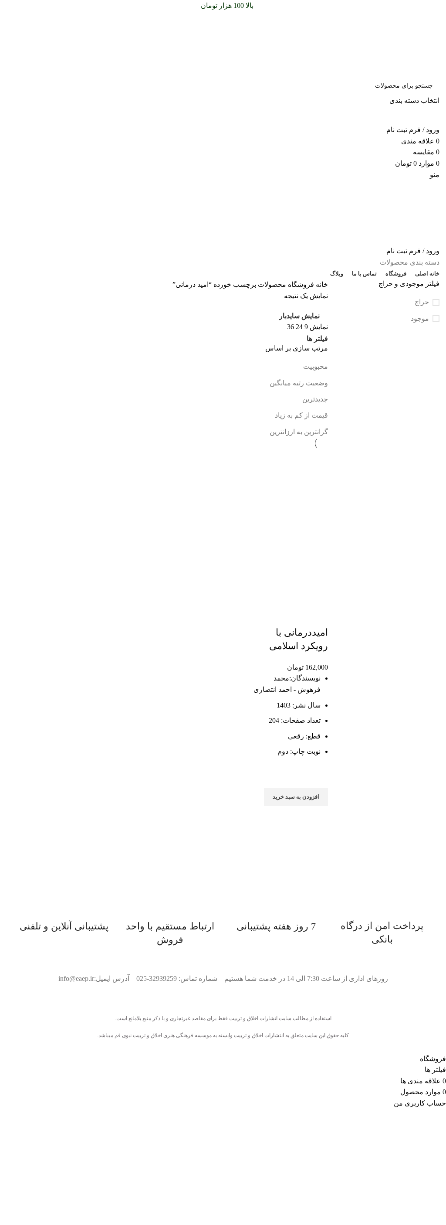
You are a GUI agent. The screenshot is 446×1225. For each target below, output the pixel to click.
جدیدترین (315, 399)
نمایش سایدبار (299, 316)
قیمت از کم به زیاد (301, 415)
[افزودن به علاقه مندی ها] (317, 777)
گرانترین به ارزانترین (299, 432)
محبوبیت (315, 366)
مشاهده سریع (317, 817)
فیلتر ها (317, 338)
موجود (420, 318)
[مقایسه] (317, 615)
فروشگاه (300, 284)
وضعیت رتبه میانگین (299, 383)
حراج (422, 302)
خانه (321, 284)
